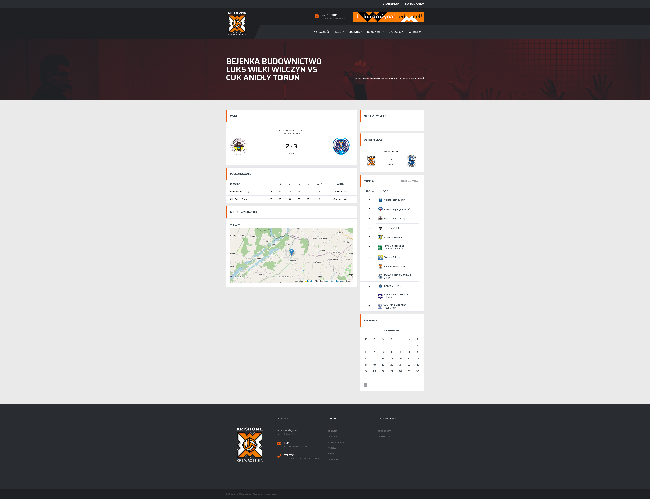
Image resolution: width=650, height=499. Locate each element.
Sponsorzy (396, 32)
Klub (338, 32)
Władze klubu (336, 442)
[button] (291, 252)
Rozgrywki (374, 32)
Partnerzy (414, 32)
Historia (332, 437)
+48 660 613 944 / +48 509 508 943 (302, 459)
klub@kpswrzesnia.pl (333, 18)
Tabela (332, 448)
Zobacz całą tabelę (409, 181)
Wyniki (331, 453)
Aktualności (322, 32)
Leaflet (310, 281)
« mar (365, 385)
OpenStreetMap (333, 281)
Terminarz (334, 459)
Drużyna (354, 32)
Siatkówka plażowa (414, 4)
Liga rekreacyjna (391, 4)
